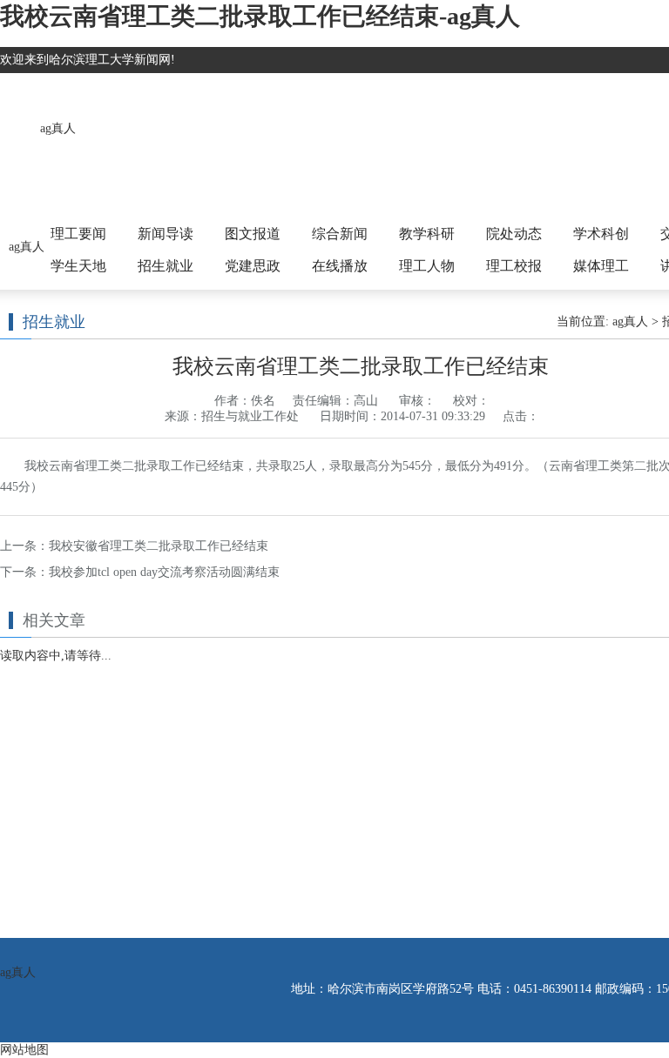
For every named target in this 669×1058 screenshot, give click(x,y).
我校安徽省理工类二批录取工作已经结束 (158, 545)
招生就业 (165, 265)
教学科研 (427, 233)
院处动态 (514, 233)
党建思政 (252, 265)
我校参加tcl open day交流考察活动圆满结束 (164, 572)
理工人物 (427, 265)
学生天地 (78, 265)
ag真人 (58, 128)
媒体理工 (601, 265)
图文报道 (252, 233)
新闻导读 (165, 233)
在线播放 (340, 265)
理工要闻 (78, 233)
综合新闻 (340, 233)
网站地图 (24, 1049)
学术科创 (601, 233)
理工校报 (514, 265)
